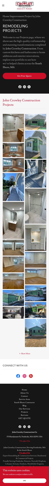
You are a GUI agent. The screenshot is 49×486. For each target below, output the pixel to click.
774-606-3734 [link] (24, 441)
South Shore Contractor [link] (24, 402)
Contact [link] (24, 396)
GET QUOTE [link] (24, 418)
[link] (24, 5)
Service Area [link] (24, 399)
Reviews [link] (24, 415)
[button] (4, 5)
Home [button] (24, 390)
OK (24, 481)
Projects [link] (24, 412)
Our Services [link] (24, 409)
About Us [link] (24, 393)
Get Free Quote (24, 76)
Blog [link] (24, 406)
